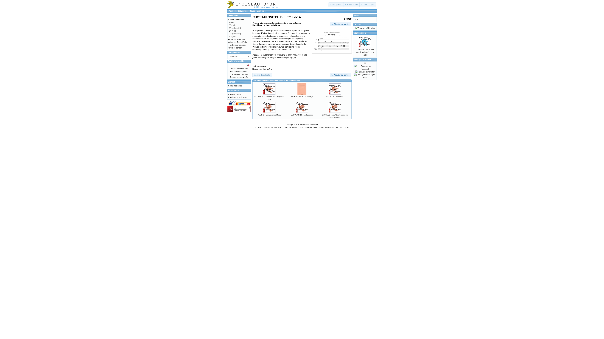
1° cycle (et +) (235, 28)
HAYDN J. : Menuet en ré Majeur (269, 115)
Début (231, 22)
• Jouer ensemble (256, 11)
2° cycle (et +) (235, 34)
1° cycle (232, 25)
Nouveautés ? (360, 33)
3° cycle (232, 36)
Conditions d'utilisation (238, 97)
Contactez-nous (235, 86)
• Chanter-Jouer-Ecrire (237, 42)
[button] (336, 4)
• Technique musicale (237, 45)
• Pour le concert (235, 48)
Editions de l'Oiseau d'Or (309, 125)
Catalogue (242, 11)
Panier (356, 16)
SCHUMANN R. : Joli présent (302, 115)
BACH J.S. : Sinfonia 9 (334, 96)
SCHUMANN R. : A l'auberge (302, 96)
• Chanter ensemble (236, 39)
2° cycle (232, 31)
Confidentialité (234, 94)
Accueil (232, 11)
